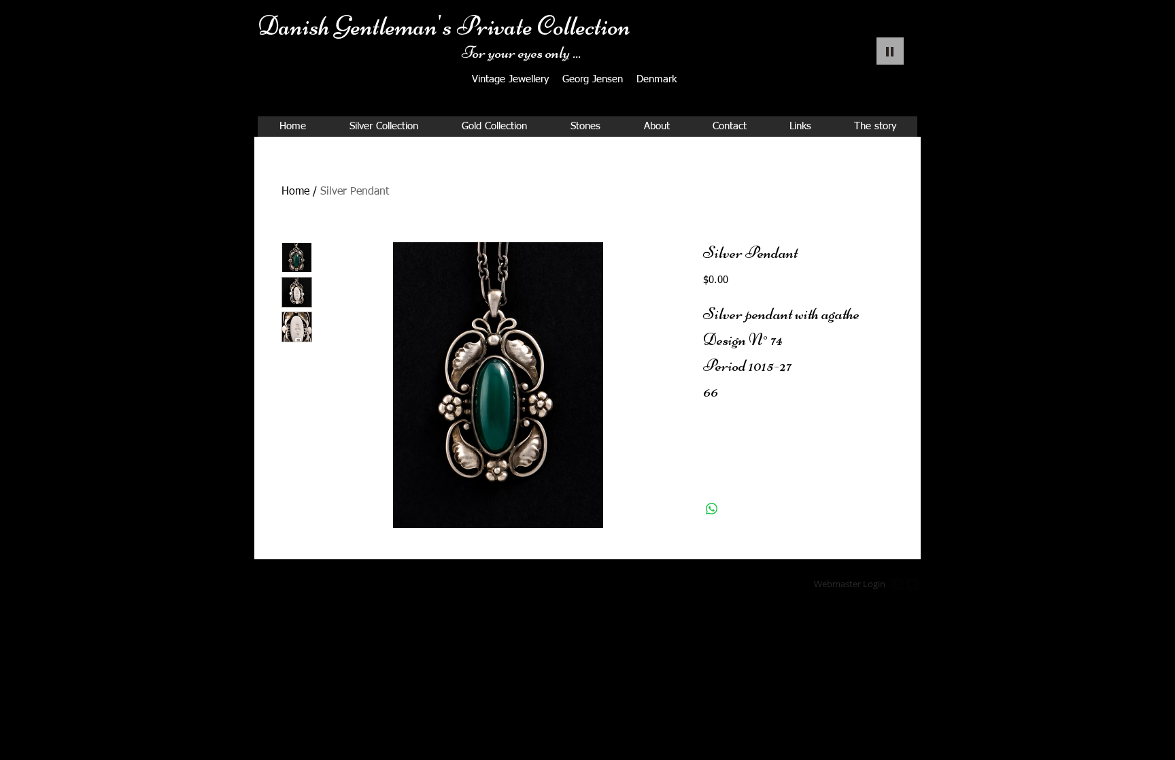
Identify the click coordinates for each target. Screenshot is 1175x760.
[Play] (890, 51)
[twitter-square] (912, 584)
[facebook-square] (897, 584)
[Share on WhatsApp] (712, 509)
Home (295, 191)
